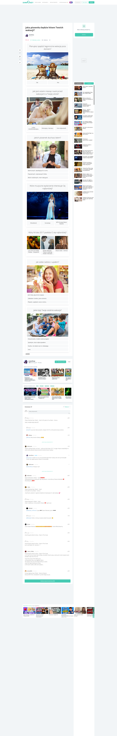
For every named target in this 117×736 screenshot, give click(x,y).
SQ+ (71, 2)
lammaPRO (29, 571)
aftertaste (29, 475)
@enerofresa (29, 466)
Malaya (30, 435)
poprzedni (79, 83)
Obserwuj (36, 40)
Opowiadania (63, 2)
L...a (28, 532)
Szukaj (79, 2)
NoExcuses (29, 446)
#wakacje (52, 385)
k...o (28, 499)
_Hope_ (28, 487)
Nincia (28, 524)
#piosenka (47, 385)
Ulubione (46, 40)
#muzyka (41, 385)
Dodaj (91, 2)
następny (89, 83)
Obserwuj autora (61, 361)
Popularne (38, 2)
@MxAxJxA (28, 518)
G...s (28, 418)
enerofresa (31, 34)
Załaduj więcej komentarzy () (47, 581)
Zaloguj (85, 2)
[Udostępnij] (20, 62)
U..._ (28, 541)
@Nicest (28, 437)
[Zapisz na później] (49, 40)
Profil (69, 361)
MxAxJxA (30, 508)
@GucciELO (29, 457)
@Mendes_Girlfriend (31, 510)
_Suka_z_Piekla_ (30, 551)
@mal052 (28, 430)
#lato (37, 385)
